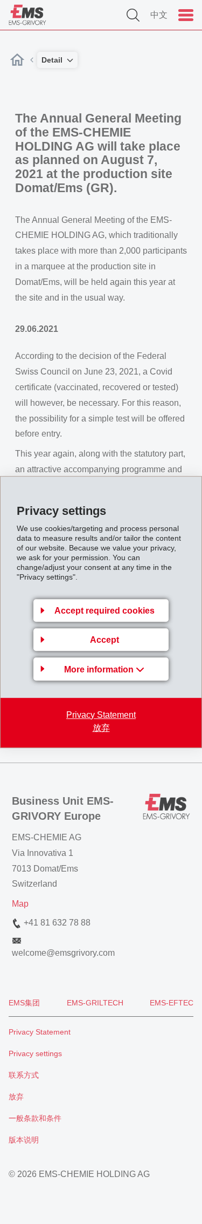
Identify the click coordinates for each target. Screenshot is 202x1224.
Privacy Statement (101, 714)
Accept (104, 639)
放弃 (101, 727)
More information (100, 669)
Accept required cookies (104, 610)
